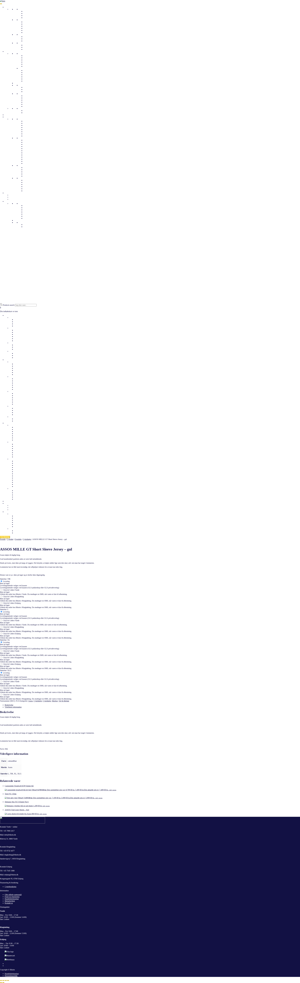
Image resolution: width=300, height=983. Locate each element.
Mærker (55, 701)
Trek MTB (27, 144)
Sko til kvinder (14, 391)
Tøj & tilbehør (64, 701)
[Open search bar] (1, 302)
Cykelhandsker (29, 96)
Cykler (7, 7)
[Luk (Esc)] (8, 980)
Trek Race (27, 142)
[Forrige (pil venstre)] (1, 982)
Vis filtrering (5, 537)
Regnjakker (27, 60)
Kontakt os (27, 216)
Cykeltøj (8, 51)
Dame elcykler (19, 330)
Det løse (22, 94)
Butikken (12, 514)
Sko (20, 68)
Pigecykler (27, 45)
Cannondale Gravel (30, 157)
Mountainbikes (28, 41)
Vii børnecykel (28, 191)
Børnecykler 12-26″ (16, 351)
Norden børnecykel (30, 184)
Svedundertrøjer (29, 64)
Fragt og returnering (12, 897)
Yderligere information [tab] (13, 707)
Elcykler (22, 20)
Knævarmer (27, 102)
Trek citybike (28, 136)
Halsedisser (27, 92)
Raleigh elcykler (20, 472)
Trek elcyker (28, 172)
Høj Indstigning (29, 24)
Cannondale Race (30, 159)
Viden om (22, 222)
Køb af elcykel (19, 533)
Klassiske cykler (29, 13)
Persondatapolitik (11, 976)
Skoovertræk (28, 98)
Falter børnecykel (29, 187)
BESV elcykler (19, 465)
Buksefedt (27, 106)
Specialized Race (29, 149)
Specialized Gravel (30, 146)
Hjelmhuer (27, 89)
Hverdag (22, 9)
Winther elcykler (29, 174)
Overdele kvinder (15, 362)
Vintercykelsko (29, 81)
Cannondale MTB (30, 161)
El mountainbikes (29, 26)
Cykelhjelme (9, 115)
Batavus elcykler (20, 463)
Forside (3, 539)
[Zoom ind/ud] (1, 980)
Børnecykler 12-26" (26, 43)
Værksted (27, 218)
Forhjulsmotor (28, 32)
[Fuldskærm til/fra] (3, 980)
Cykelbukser (23, 108)
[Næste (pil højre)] (3, 982)
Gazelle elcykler (29, 168)
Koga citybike (28, 127)
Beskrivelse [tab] (9, 705)
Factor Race (27, 155)
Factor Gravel (28, 153)
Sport (21, 35)
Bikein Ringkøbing (30, 212)
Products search (9, 305)
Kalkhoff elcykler (29, 170)
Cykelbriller (27, 87)
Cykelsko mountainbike (32, 73)
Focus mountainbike (30, 163)
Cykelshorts (27, 111)
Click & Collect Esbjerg (11, 603)
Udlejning (8, 193)
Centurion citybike (30, 123)
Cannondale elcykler (21, 467)
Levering (6, 581)
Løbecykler (27, 49)
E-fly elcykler (19, 461)
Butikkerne (23, 203)
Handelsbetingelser (12, 899)
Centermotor (28, 28)
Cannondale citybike (31, 121)
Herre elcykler (19, 332)
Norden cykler (28, 134)
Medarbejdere (28, 208)
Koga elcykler (19, 486)
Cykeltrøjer (27, 58)
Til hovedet (23, 85)
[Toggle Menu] (1, 3)
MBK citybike (28, 130)
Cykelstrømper (28, 104)
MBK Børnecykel (30, 189)
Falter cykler (28, 125)
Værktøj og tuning (16, 199)
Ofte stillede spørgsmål (31, 210)
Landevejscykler (29, 37)
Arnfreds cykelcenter (31, 214)
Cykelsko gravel (29, 75)
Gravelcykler (28, 39)
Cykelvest (27, 62)
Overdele (22, 54)
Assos (30, 701)
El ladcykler (27, 30)
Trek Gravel (27, 140)
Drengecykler (28, 47)
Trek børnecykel (29, 182)
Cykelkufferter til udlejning (19, 505)
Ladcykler (27, 18)
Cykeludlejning (15, 197)
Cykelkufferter (14, 195)
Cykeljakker (27, 56)
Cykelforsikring (10, 887)
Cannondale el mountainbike (24, 453)
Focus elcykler (19, 476)
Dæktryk (26, 225)
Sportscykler (14, 442)
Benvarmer (27, 100)
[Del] (6, 980)
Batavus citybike (20, 427)
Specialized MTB (29, 151)
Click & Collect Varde (10, 590)
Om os (25, 206)
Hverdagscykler (24, 119)
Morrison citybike (30, 132)
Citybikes (26, 11)
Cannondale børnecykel (32, 180)
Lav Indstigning (29, 22)
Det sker (8, 501)
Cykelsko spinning (30, 79)
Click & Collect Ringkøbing (13, 597)
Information (9, 201)
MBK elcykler (19, 484)
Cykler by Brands (11, 117)
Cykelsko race (28, 77)
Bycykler (26, 16)
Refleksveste (28, 66)
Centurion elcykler (30, 176)
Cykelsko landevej (30, 70)
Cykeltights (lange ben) (32, 113)
